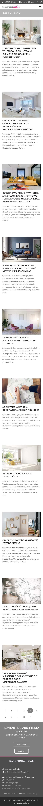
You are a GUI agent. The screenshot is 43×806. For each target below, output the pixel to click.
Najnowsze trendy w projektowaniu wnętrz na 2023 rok (19, 340)
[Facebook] (37, 2)
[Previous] (5, 710)
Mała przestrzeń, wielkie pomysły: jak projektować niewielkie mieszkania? (19, 268)
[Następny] (30, 717)
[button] (40, 7)
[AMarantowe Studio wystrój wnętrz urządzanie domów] (11, 6)
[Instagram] (41, 2)
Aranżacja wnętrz (32, 793)
